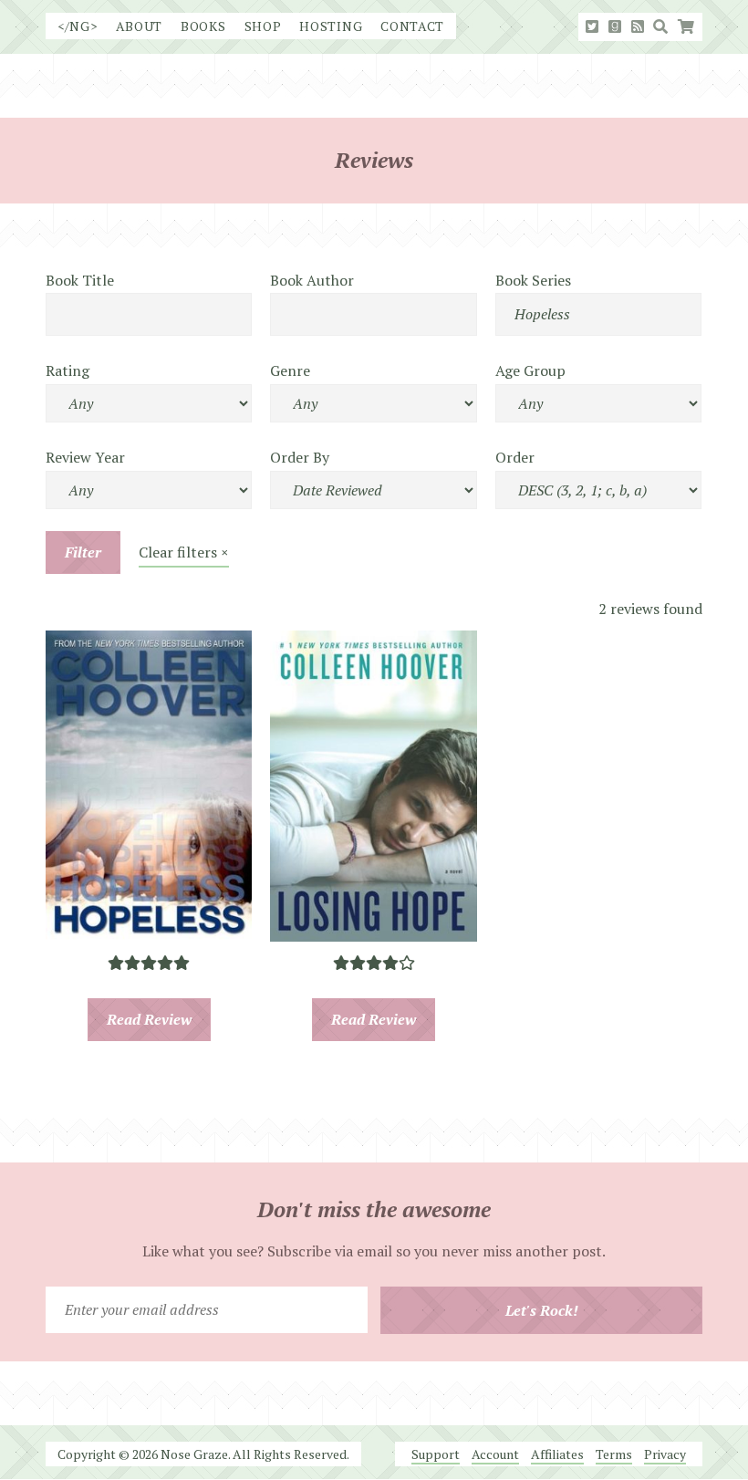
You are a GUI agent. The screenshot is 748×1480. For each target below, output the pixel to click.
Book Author (312, 280)
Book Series (533, 280)
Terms (614, 1454)
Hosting (330, 26)
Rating (67, 370)
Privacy (665, 1454)
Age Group (530, 370)
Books (203, 26)
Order (515, 457)
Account (495, 1454)
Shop (263, 26)
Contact (412, 26)
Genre (290, 370)
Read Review (149, 1019)
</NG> (77, 26)
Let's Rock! (541, 1310)
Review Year (85, 457)
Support (435, 1454)
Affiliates (557, 1454)
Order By (299, 457)
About (139, 26)
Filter (83, 552)
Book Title (80, 280)
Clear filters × (184, 552)
